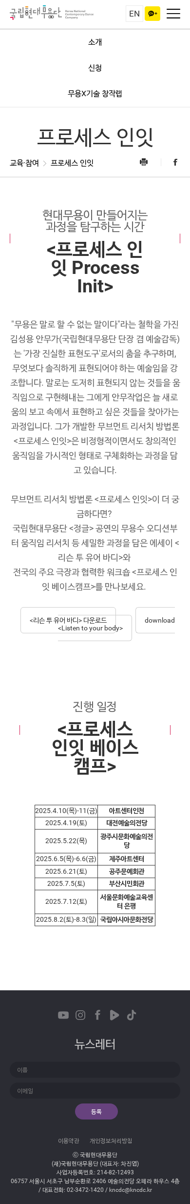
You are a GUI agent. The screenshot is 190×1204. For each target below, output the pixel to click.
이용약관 (68, 1141)
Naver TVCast (114, 1015)
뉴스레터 (95, 1044)
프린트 (149, 162)
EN (134, 13)
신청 (95, 67)
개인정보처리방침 (111, 1141)
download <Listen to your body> (116, 624)
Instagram (80, 1015)
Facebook (170, 162)
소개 (95, 42)
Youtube (63, 1015)
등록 (96, 1111)
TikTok (131, 1015)
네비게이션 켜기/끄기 (173, 13)
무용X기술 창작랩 (95, 93)
